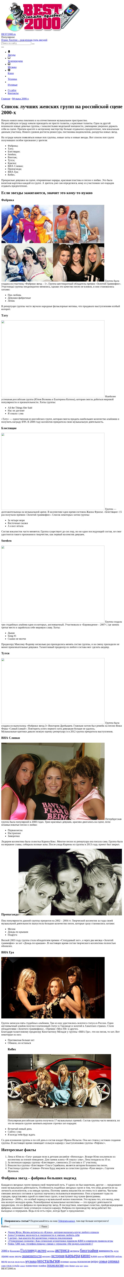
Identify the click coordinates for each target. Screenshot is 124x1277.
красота (109, 1256)
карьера (72, 1255)
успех (66, 1266)
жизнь (11, 1256)
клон (94, 1256)
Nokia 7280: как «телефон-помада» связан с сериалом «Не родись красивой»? (50, 1243)
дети (116, 1251)
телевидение (32, 1265)
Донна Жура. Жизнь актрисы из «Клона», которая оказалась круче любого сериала (53, 1232)
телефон (42, 1265)
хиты (77, 1266)
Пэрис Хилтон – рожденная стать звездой (24, 40)
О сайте (12, 90)
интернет (46, 1256)
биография (89, 1250)
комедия (101, 1256)
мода (4, 1261)
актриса (62, 1250)
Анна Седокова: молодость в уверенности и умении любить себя (43, 1235)
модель (11, 1261)
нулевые (64, 1261)
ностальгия (48, 1260)
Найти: (5, 1226)
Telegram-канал (66, 1221)
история (58, 1256)
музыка (31, 1261)
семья (103, 1261)
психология (83, 1261)
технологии (55, 1265)
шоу (81, 1266)
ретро (94, 1261)
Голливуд (28, 1250)
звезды (18, 1256)
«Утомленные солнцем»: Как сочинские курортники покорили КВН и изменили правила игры (60, 1241)
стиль (9, 1265)
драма (5, 1256)
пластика (73, 1262)
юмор (86, 1266)
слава (3, 1266)
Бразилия (15, 1251)
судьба (15, 1265)
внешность (106, 1250)
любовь (118, 1256)
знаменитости (32, 1256)
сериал (113, 1261)
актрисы (74, 1251)
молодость (20, 1261)
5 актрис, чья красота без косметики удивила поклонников (40, 1238)
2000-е (5, 1250)
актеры (50, 1251)
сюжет (22, 1266)
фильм (72, 1266)
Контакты (13, 93)
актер (41, 1250)
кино (85, 1255)
